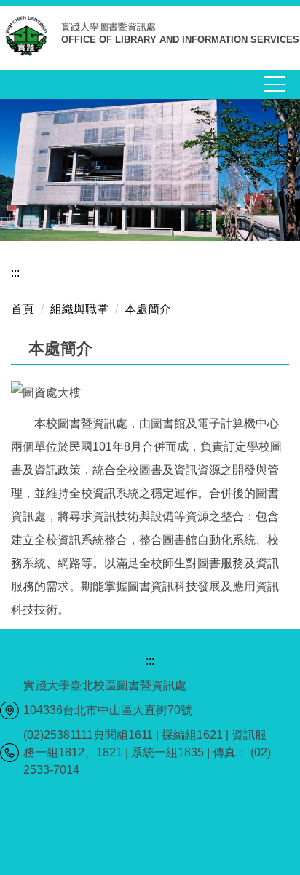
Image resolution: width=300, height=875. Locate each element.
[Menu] (274, 84)
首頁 (22, 309)
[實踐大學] (30, 39)
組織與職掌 (79, 309)
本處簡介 (148, 309)
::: (15, 272)
